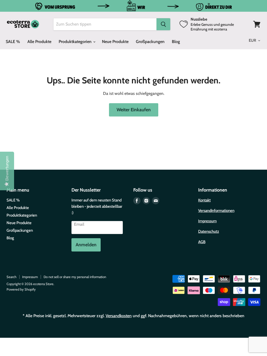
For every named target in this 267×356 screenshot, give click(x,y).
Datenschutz (208, 231)
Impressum (207, 221)
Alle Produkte (39, 41)
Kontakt (204, 200)
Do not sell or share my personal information (75, 277)
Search (11, 277)
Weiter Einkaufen (134, 110)
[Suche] (163, 24)
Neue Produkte (115, 41)
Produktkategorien (76, 41)
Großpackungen (150, 41)
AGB (201, 242)
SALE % (13, 41)
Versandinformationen (216, 210)
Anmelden (86, 245)
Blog (176, 41)
